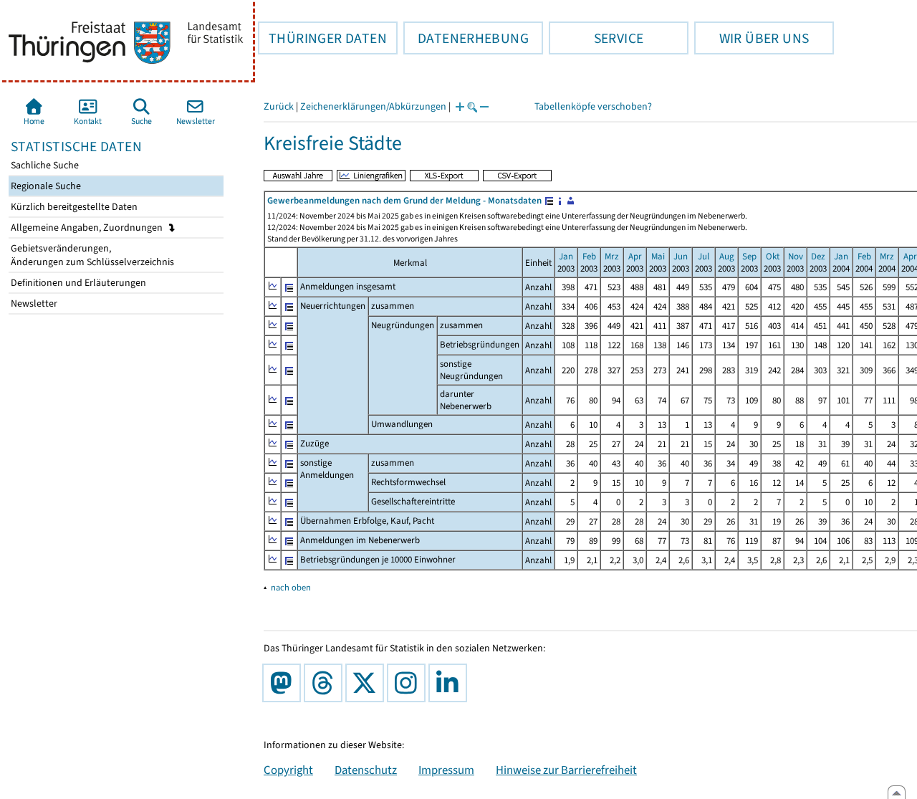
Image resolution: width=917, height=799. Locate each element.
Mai (658, 256)
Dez (818, 256)
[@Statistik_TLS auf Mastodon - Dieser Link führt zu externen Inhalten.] (284, 683)
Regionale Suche (45, 186)
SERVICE (596, 38)
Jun (680, 256)
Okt (772, 256)
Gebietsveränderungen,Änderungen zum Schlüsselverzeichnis (91, 255)
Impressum (446, 770)
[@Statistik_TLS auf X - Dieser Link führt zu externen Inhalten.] (367, 683)
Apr (635, 256)
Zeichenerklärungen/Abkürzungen (373, 106)
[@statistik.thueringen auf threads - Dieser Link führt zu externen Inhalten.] (326, 683)
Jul (703, 256)
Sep (749, 256)
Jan (566, 256)
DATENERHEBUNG (466, 38)
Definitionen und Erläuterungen (77, 283)
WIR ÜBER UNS (751, 38)
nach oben (291, 587)
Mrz (612, 256)
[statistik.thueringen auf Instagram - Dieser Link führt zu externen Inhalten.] (409, 683)
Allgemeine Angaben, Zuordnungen (88, 227)
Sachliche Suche (44, 165)
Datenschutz (366, 770)
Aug (726, 256)
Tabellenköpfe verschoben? (593, 106)
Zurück (279, 106)
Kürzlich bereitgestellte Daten (73, 207)
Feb (589, 256)
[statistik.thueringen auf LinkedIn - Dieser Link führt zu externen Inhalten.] (450, 683)
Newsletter (33, 303)
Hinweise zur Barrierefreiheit (566, 770)
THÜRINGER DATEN (322, 38)
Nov (795, 256)
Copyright (288, 770)
